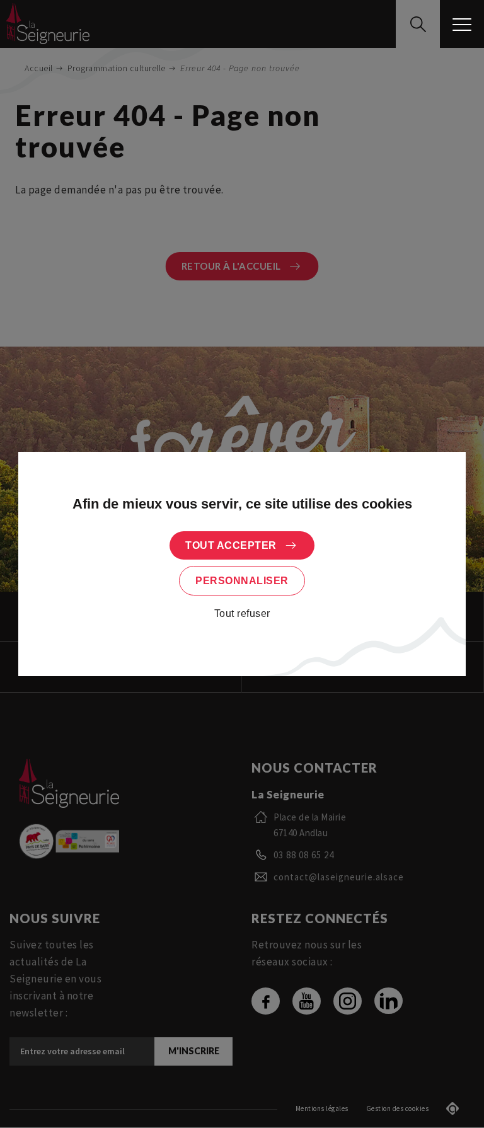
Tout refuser (242, 613)
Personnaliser (242, 580)
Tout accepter (231, 545)
